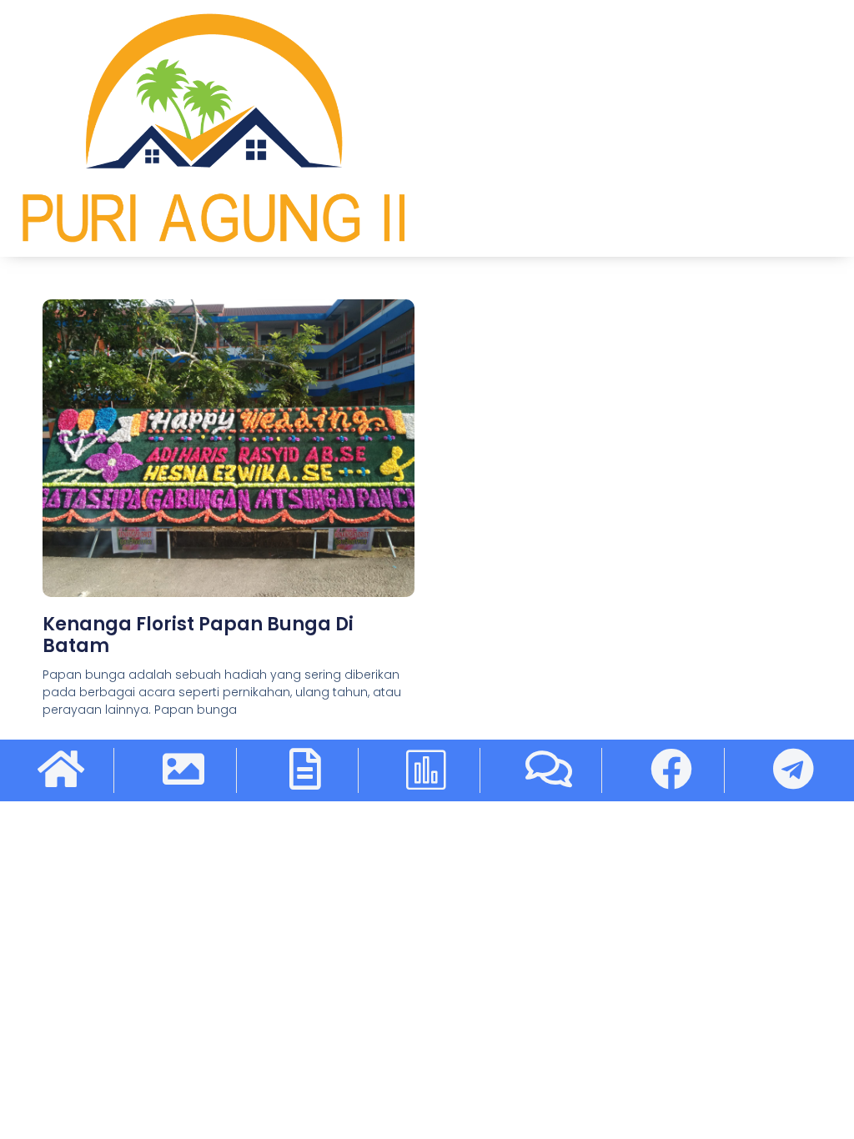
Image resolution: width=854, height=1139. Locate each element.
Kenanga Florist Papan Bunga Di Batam (198, 635)
